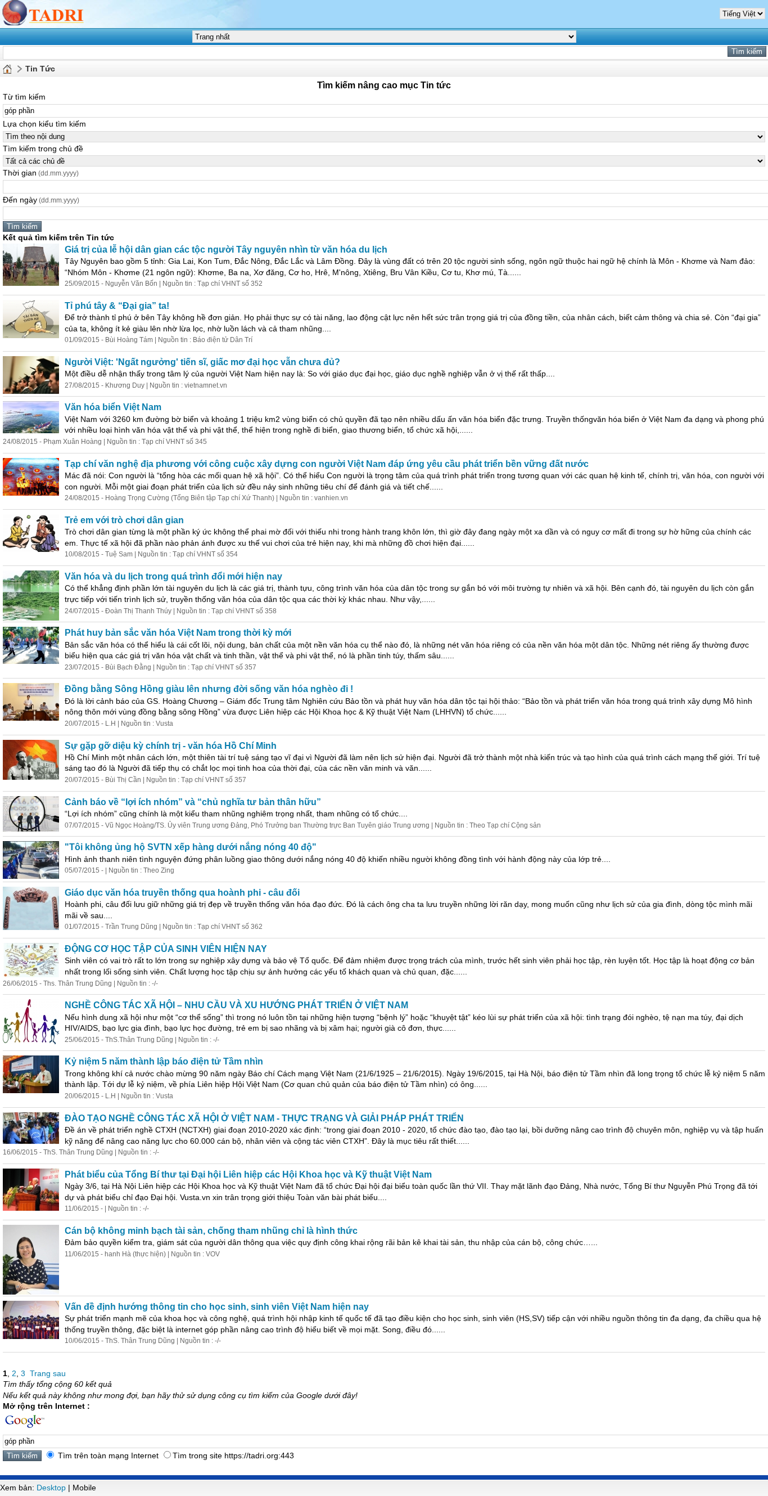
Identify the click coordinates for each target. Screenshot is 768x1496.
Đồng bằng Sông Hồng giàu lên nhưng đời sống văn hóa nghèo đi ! (209, 689)
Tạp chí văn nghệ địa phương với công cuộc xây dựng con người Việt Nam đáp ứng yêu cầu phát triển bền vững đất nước (327, 464)
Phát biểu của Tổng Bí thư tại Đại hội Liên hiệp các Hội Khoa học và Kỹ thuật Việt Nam (248, 1174)
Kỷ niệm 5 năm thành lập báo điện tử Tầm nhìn (164, 1061)
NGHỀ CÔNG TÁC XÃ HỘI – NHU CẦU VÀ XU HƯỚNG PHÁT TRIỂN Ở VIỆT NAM (236, 1005)
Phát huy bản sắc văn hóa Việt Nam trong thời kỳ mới (178, 632)
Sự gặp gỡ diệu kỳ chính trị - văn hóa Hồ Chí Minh (171, 746)
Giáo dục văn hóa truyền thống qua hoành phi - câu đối (182, 892)
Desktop (51, 1487)
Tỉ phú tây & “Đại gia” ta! (117, 306)
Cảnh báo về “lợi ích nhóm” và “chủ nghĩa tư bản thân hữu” (193, 802)
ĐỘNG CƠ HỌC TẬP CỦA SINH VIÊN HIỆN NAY (166, 949)
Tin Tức (40, 68)
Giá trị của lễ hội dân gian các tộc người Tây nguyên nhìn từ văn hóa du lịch (226, 249)
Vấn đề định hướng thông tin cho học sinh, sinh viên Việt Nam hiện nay (217, 1306)
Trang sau (48, 1373)
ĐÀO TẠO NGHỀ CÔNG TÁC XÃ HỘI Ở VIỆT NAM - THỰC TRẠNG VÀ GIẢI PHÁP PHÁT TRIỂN (264, 1118)
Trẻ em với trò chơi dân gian (124, 520)
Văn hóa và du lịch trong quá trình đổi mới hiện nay (173, 576)
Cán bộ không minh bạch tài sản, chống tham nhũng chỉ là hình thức (211, 1231)
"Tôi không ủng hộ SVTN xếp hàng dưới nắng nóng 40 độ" (191, 847)
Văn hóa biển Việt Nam (113, 407)
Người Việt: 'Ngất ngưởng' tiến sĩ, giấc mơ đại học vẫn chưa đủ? (202, 362)
